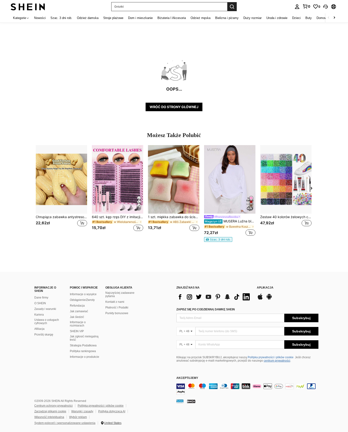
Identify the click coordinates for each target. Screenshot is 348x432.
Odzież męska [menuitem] (200, 18)
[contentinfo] (247, 389)
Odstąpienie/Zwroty (82, 300)
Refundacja (77, 305)
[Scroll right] (334, 18)
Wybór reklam (78, 417)
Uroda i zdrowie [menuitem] (276, 18)
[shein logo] (28, 6)
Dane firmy (41, 297)
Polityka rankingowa (83, 351)
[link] (306, 6)
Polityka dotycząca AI (111, 411)
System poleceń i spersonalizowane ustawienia (64, 423)
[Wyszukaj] (232, 6)
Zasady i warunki (45, 309)
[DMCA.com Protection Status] (191, 401)
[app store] (260, 299)
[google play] (269, 299)
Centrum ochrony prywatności (53, 405)
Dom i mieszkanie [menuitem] (140, 18)
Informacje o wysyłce (83, 294)
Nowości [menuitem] (40, 18)
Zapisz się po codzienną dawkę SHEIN (205, 309)
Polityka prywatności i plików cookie (271, 357)
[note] (218, 239)
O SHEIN (40, 303)
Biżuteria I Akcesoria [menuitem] (171, 18)
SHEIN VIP (77, 331)
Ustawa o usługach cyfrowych (46, 321)
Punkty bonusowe (116, 313)
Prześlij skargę (43, 334)
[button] (325, 6)
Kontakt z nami (114, 301)
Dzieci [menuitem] (296, 18)
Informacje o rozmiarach (78, 324)
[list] (214, 296)
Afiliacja (39, 329)
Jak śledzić (77, 317)
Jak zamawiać (79, 311)
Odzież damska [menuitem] (87, 18)
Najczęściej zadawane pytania (119, 294)
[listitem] (61, 191)
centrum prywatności (277, 360)
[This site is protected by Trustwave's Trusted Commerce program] (179, 401)
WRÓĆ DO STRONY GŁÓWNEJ (174, 107)
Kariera (39, 314)
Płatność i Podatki (116, 307)
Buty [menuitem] (308, 18)
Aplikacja (265, 287)
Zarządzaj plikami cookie (50, 411)
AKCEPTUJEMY (187, 378)
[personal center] (297, 6)
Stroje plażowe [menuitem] (113, 18)
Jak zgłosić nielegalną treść (84, 338)
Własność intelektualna (49, 417)
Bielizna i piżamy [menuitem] (227, 18)
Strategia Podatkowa (83, 345)
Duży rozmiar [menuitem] (252, 18)
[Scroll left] (328, 18)
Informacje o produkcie (84, 356)
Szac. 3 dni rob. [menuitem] (61, 18)
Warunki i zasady (82, 411)
